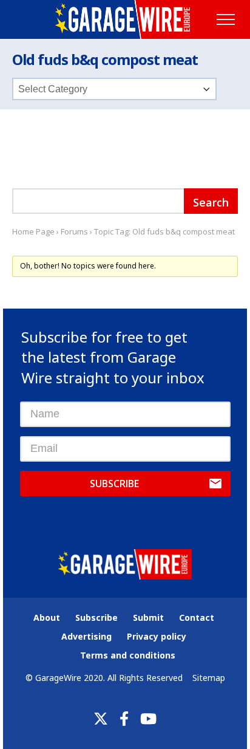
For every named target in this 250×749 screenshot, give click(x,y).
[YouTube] (148, 718)
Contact (196, 617)
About (46, 617)
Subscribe (114, 483)
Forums (74, 231)
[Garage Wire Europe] (125, 19)
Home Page (33, 231)
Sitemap (208, 677)
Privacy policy (156, 636)
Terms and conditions (127, 655)
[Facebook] (124, 718)
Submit (148, 617)
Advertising (86, 636)
